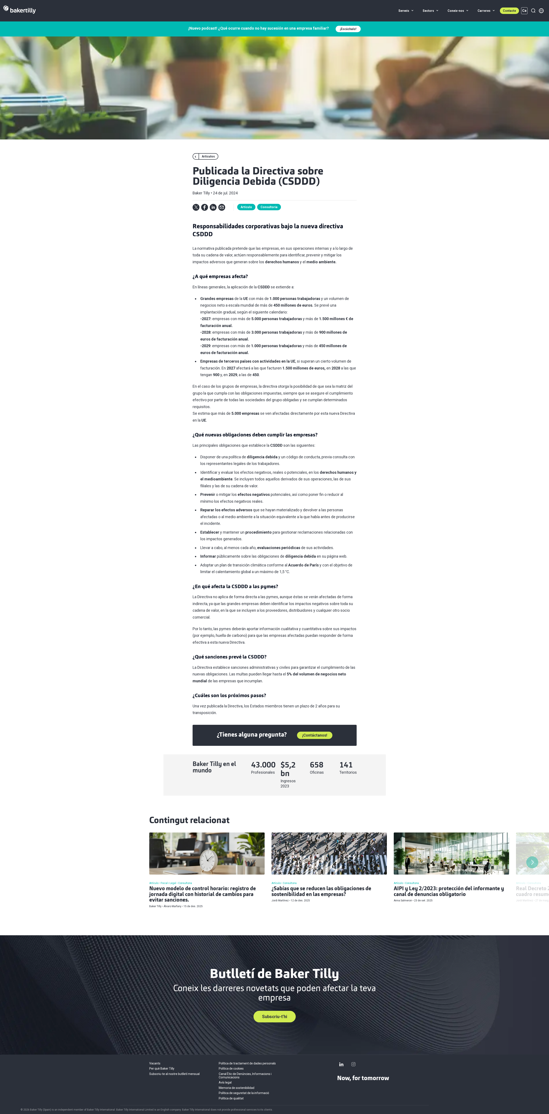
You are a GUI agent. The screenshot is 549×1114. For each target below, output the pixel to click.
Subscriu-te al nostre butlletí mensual (174, 1074)
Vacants (154, 1063)
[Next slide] (532, 862)
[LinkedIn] (341, 1064)
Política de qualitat (231, 1098)
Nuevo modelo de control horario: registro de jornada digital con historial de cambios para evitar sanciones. (202, 894)
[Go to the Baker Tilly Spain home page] (19, 10)
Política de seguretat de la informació (244, 1093)
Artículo (246, 207)
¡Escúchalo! (348, 29)
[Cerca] (533, 10)
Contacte (509, 10)
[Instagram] (353, 1064)
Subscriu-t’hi (274, 1016)
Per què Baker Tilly (161, 1068)
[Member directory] (541, 10)
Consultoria (269, 207)
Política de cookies (231, 1068)
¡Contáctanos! (314, 735)
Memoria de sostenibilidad (236, 1088)
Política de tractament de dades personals (247, 1063)
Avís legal (225, 1082)
